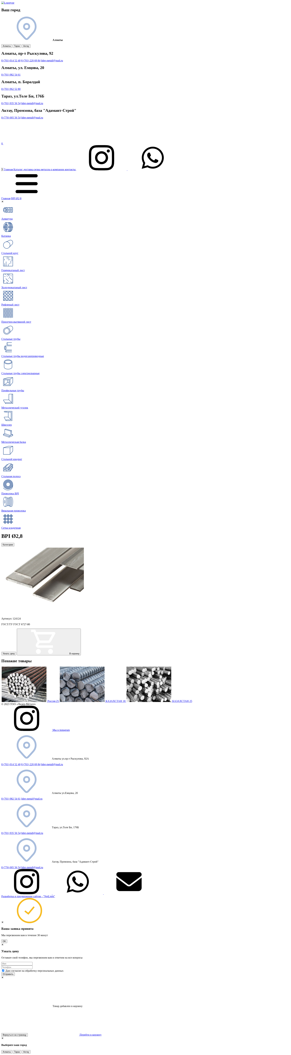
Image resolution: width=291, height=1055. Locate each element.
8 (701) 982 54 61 (11, 74)
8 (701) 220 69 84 (30, 60)
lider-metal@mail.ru (31, 798)
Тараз (17, 46)
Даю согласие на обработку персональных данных (34, 970)
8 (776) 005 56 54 (11, 117)
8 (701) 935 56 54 (11, 103)
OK (4, 941)
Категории (8, 544)
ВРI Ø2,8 (16, 198)
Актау (26, 46)
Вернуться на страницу (14, 1035)
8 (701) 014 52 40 (11, 60)
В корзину (74, 653)
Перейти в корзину (90, 1034)
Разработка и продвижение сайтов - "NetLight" (28, 896)
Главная (5, 198)
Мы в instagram (61, 730)
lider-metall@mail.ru (52, 60)
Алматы (7, 46)
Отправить (8, 974)
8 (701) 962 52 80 (11, 89)
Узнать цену (9, 653)
